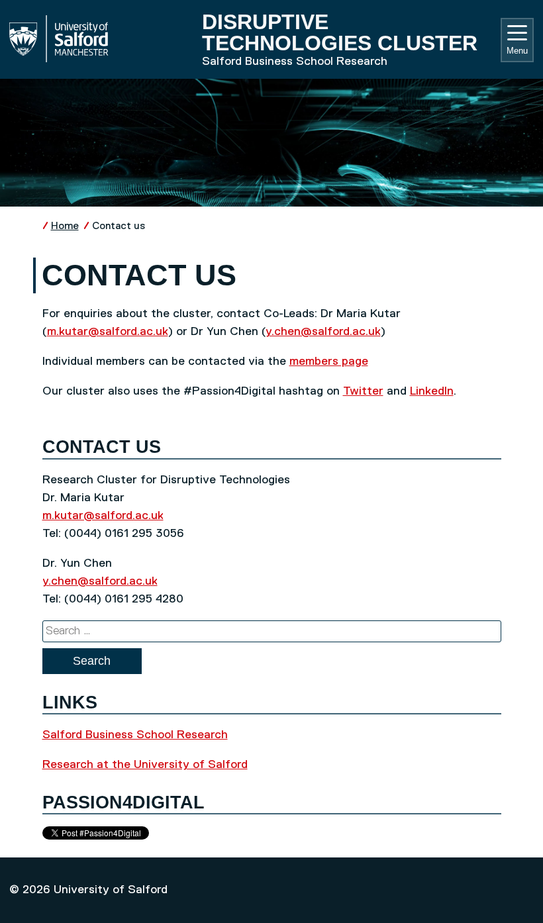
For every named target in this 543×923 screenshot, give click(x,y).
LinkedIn (432, 391)
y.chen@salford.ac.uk (323, 332)
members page (328, 361)
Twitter (363, 391)
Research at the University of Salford (145, 765)
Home (65, 226)
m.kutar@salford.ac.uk (107, 332)
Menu (517, 51)
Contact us (118, 226)
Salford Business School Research (135, 735)
